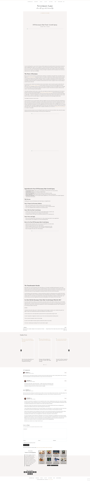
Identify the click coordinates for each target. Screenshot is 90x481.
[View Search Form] (63, 1)
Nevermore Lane (30, 1)
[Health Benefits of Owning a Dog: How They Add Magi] (49, 453)
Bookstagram (60, 1)
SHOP (55, 1)
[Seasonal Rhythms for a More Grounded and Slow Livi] (41, 453)
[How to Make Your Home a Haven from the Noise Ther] (63, 460)
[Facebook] (26, 472)
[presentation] (27, 348)
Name (24, 440)
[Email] (32, 474)
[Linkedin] (24, 472)
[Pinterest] (35, 472)
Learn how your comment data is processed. (44, 447)
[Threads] (34, 472)
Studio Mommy (50, 479)
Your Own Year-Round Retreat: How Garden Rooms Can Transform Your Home (28, 360)
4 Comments (48, 26)
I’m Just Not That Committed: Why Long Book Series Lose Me (62, 360)
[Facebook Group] (28, 472)
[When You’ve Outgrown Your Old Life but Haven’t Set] (56, 453)
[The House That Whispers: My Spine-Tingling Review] (63, 453)
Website (54, 440)
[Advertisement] (45, 19)
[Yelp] (30, 474)
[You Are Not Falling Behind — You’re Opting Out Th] (41, 460)
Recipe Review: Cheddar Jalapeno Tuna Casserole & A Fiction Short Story (33, 329)
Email (39, 440)
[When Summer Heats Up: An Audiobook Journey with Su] (49, 460)
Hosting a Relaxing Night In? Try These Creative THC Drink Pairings (45, 360)
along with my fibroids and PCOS (46, 92)
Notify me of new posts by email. (29, 442)
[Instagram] (32, 472)
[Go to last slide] (21, 350)
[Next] (68, 350)
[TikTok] (30, 472)
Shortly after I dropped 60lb (34, 85)
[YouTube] (28, 474)
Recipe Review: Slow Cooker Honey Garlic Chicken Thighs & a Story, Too (56, 329)
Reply (65, 372)
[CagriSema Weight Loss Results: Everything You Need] (56, 460)
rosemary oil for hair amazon (60, 106)
